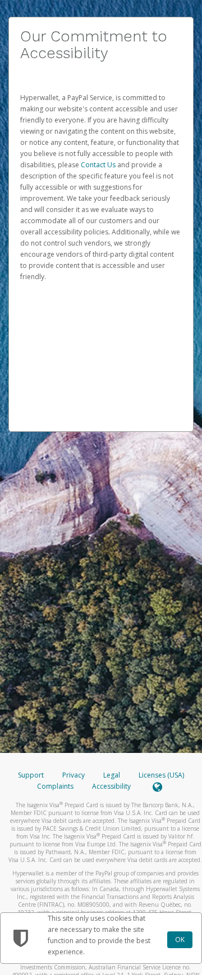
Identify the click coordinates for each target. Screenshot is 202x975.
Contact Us (99, 164)
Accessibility (111, 786)
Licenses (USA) (161, 775)
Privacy (73, 775)
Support (31, 775)
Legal (111, 775)
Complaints (56, 786)
